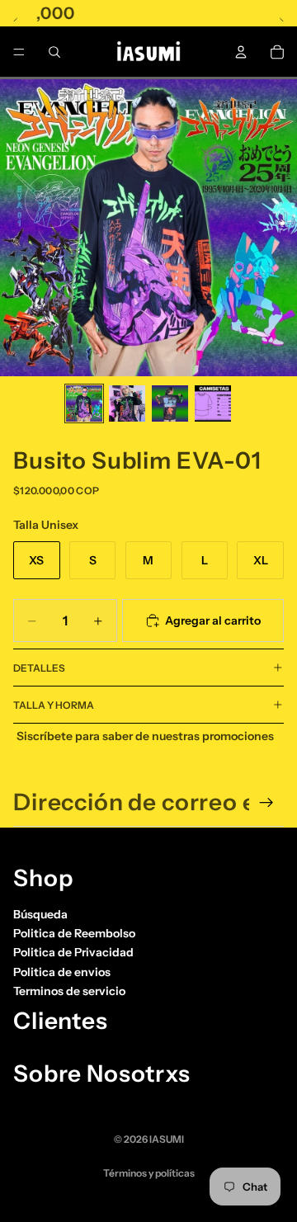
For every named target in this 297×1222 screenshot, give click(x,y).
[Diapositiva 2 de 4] (127, 403)
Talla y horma (53, 705)
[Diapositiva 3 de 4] (170, 403)
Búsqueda (40, 914)
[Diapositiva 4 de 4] (213, 403)
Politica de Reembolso (74, 933)
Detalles (39, 668)
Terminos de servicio (69, 991)
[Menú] (19, 52)
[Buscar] (54, 52)
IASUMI (166, 1139)
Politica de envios (62, 972)
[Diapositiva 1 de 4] (84, 403)
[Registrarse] (266, 803)
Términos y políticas (149, 1173)
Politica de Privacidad (73, 952)
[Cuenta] (241, 52)
